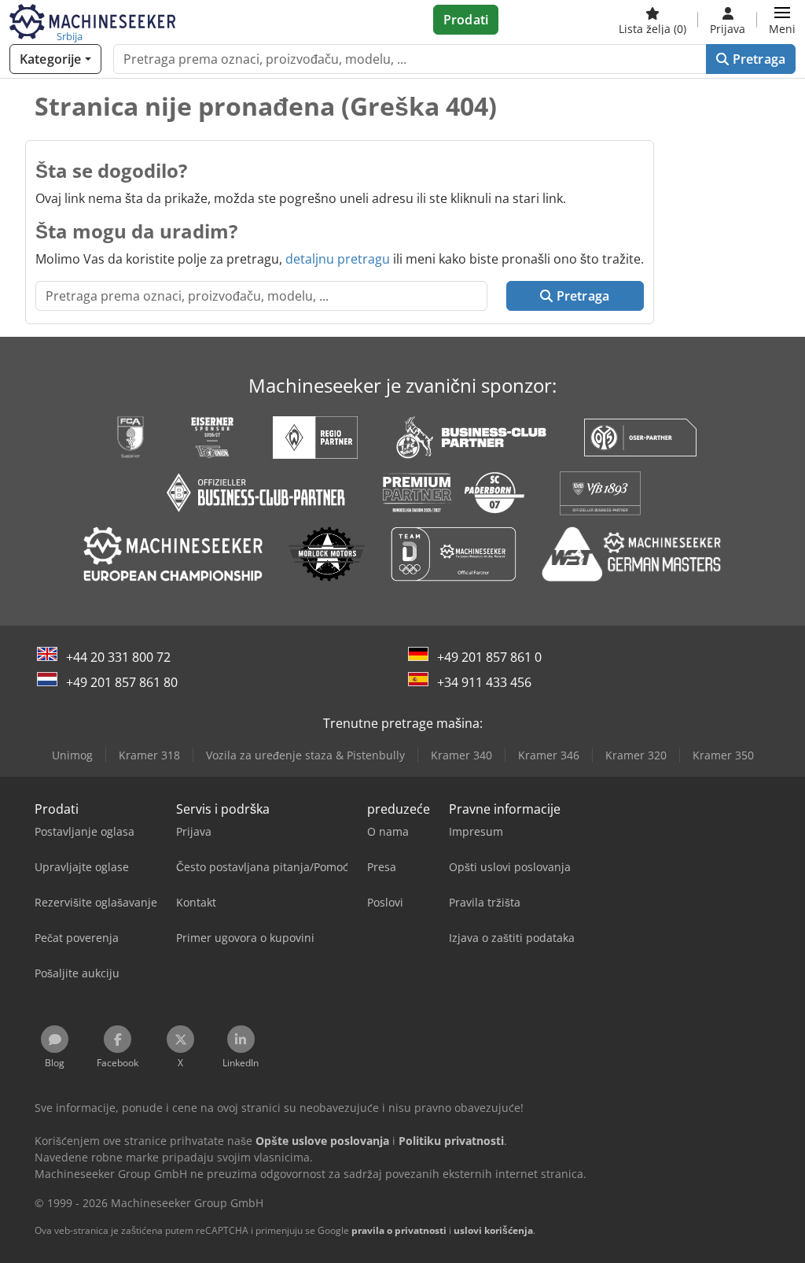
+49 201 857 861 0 (489, 657)
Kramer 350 (723, 755)
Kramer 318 (149, 755)
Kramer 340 (461, 755)
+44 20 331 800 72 (118, 657)
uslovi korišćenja (493, 1230)
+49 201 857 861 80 (122, 682)
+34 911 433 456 (484, 682)
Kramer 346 (548, 755)
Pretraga (757, 59)
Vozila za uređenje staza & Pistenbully (305, 755)
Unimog (72, 755)
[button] (782, 20)
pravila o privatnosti (399, 1230)
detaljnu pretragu (337, 259)
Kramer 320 (636, 755)
